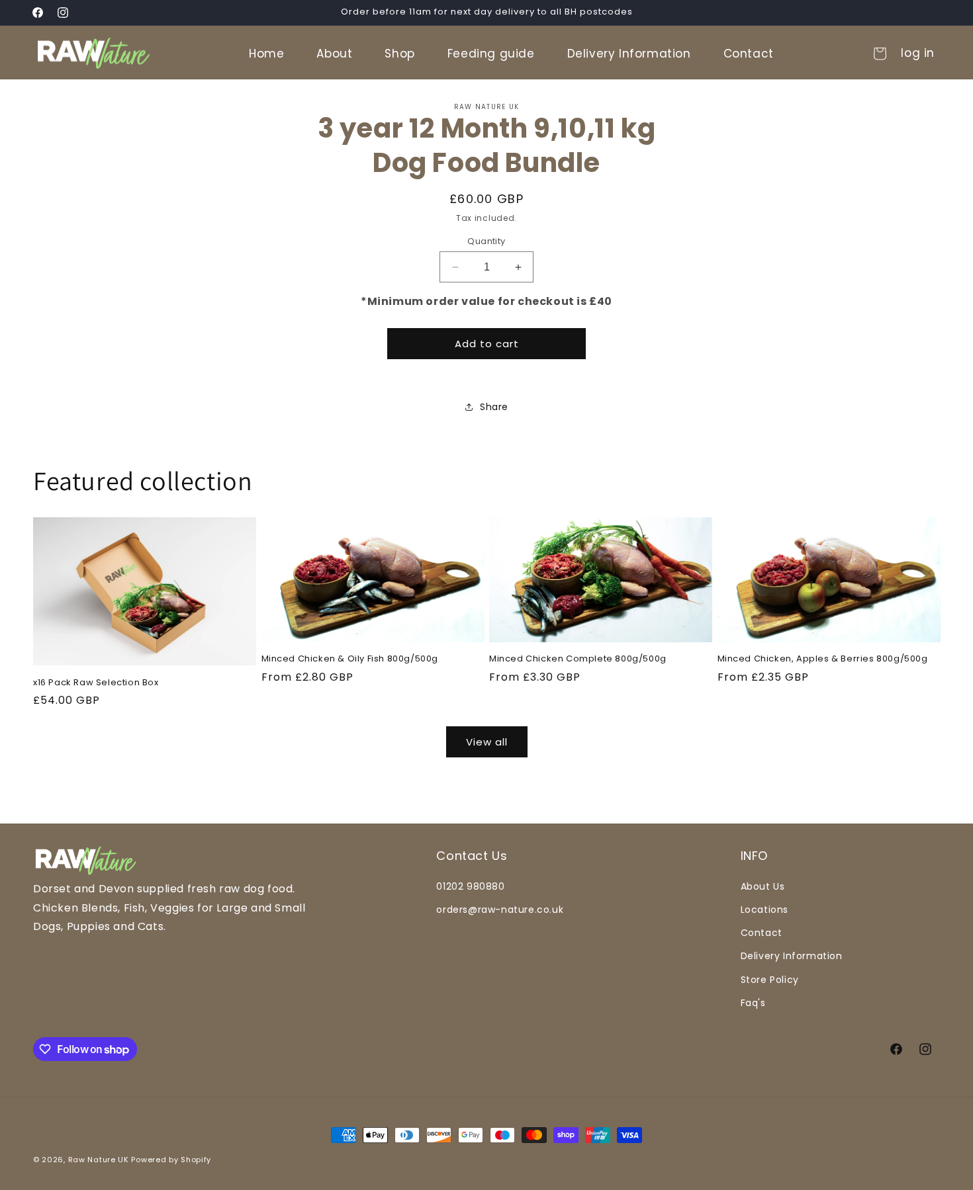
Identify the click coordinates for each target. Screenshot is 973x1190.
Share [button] (494, 406)
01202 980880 (470, 886)
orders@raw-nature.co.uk (499, 909)
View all (487, 742)
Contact (761, 932)
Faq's (753, 1002)
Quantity (486, 241)
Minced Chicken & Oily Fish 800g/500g (350, 659)
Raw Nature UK (98, 1159)
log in (918, 53)
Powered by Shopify (171, 1159)
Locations (764, 909)
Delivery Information (792, 955)
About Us (763, 886)
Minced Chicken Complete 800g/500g (578, 659)
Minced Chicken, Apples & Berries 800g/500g (823, 659)
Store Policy (770, 979)
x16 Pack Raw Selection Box (96, 683)
